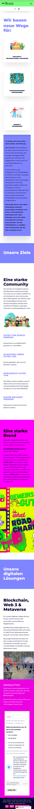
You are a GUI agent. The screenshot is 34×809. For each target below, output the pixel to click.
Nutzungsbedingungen (19, 775)
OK (7, 806)
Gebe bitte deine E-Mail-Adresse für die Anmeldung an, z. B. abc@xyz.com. (15, 722)
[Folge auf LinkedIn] (31, 4)
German (21, 807)
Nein (11, 806)
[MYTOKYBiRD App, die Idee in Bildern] (17, 327)
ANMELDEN (11, 790)
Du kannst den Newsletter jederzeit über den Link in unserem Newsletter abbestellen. (17, 752)
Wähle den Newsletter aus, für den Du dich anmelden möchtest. (16, 729)
